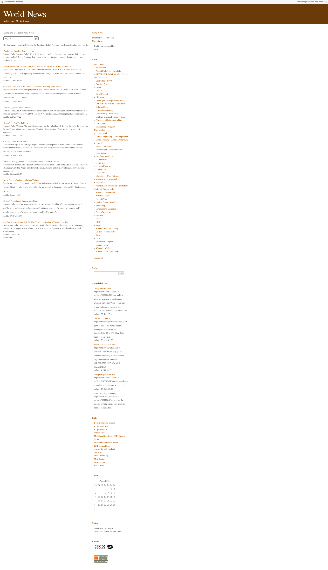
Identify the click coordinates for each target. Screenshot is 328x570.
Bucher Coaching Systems (104, 422)
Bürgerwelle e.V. (101, 429)
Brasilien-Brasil (102, 84)
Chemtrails (100, 97)
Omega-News (99, 432)
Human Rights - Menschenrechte (109, 149)
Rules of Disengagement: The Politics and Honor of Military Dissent (31, 161)
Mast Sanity (99, 459)
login (96, 49)
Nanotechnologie (103, 195)
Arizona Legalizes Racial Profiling (17, 107)
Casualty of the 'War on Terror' (15, 141)
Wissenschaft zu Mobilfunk (107, 251)
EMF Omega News (102, 445)
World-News (24, 13)
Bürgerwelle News (101, 426)
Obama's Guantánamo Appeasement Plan (20, 201)
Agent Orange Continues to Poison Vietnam (21, 180)
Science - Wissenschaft (105, 231)
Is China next (101, 159)
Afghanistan (101, 67)
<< (325, 2)
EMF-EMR (100, 123)
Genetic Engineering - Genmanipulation (112, 136)
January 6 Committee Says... (105, 344)
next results (8, 237)
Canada (99, 90)
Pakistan (99, 215)
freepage (19, 2)
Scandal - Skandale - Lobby (107, 228)
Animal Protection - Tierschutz (108, 70)
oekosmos (98, 452)
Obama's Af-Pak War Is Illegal (15, 123)
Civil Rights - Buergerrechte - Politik (111, 100)
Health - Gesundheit (104, 146)
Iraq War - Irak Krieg (104, 156)
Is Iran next (100, 162)
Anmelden (301, 2)
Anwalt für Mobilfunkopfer (105, 449)
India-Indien (101, 152)
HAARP (99, 143)
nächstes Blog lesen (314, 2)
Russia (98, 225)
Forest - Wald (101, 133)
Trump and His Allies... (103, 288)
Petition (99, 218)
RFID (98, 221)
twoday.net (9, 2)
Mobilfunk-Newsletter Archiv (106, 442)
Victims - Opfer (102, 244)
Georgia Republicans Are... (105, 374)
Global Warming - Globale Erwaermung (112, 139)
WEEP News (99, 462)
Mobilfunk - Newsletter (105, 192)
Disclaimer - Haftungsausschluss (109, 120)
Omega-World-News (104, 212)
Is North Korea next (104, 166)
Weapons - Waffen (103, 248)
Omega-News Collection (106, 208)
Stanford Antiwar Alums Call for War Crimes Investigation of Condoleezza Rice (35, 222)
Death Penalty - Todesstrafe (107, 113)
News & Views (102, 198)
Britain (98, 87)
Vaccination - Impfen (104, 241)
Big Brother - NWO (104, 80)
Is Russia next (101, 169)
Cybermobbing (102, 106)
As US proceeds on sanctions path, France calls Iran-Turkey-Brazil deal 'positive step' (37, 66)
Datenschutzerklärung (104, 110)
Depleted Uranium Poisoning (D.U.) (110, 116)
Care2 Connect (102, 93)
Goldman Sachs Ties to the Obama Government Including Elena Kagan (32, 86)
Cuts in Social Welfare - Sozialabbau (110, 103)
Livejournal (100, 172)
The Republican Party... (103, 318)
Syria (98, 234)
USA (98, 238)
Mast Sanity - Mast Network (107, 176)
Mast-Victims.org (101, 455)
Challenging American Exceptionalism (18, 51)
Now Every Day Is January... (106, 393)
